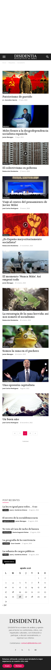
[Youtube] (35, 650)
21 (32, 592)
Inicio (4, 63)
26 (20, 596)
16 (45, 587)
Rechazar (19, 666)
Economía (6, 198)
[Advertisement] (25, 26)
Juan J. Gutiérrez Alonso (18, 510)
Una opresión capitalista (18, 385)
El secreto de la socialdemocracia (20, 517)
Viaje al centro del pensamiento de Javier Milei (24, 203)
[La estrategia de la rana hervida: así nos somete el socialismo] (25, 299)
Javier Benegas (7, 137)
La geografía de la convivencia (18, 540)
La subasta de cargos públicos (18, 551)
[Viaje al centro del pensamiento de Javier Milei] (25, 187)
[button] (4, 56)
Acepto (7, 666)
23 (45, 592)
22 (38, 592)
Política (5, 92)
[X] (28, 650)
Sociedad (6, 543)
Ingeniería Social (8, 521)
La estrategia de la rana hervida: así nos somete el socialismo (25, 315)
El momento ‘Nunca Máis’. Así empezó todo (21, 278)
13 (26, 587)
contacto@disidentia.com (31, 643)
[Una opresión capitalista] (25, 370)
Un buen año (10, 419)
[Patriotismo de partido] (25, 82)
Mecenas (6, 126)
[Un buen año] (25, 404)
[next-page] (35, 433)
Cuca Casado (15, 543)
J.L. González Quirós (9, 100)
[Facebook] (15, 650)
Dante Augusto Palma (20, 532)
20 (26, 592)
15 (38, 587)
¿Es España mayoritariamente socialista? (22, 241)
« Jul (4, 605)
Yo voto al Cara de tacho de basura (20, 529)
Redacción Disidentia (10, 171)
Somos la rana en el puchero (20, 351)
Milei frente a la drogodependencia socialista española (25, 132)
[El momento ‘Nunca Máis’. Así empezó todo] (25, 262)
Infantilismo (7, 532)
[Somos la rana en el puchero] (25, 336)
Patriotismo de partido (17, 96)
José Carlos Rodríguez (10, 208)
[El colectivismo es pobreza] (25, 153)
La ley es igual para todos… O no (19, 506)
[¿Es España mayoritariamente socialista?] (25, 224)
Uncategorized (8, 381)
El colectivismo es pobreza (19, 168)
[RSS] (22, 650)
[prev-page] (15, 433)
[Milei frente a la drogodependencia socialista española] (25, 116)
